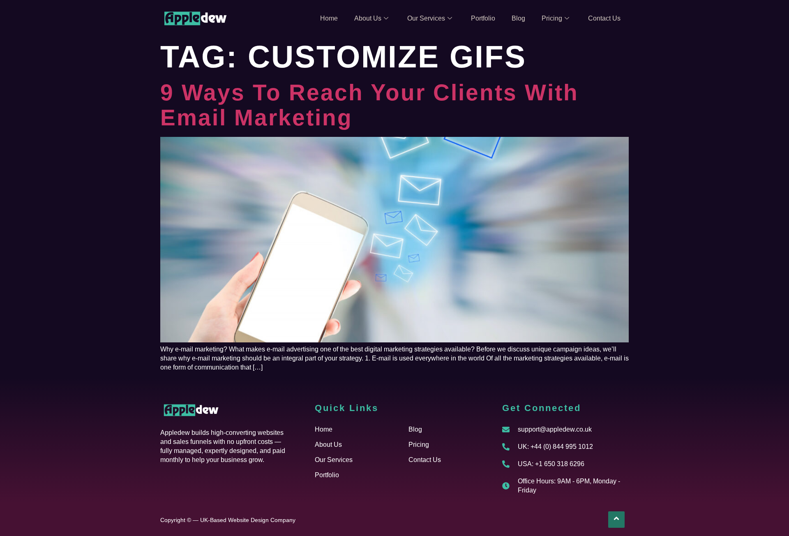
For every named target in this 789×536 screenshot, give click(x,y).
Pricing (552, 18)
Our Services (426, 18)
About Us (367, 18)
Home (329, 18)
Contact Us (604, 18)
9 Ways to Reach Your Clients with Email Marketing (369, 105)
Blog (518, 18)
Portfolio (483, 18)
